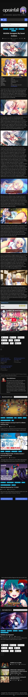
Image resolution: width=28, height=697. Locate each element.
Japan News (14, 451)
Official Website (14, 86)
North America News (5, 420)
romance (2, 375)
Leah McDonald (23, 664)
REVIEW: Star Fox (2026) (15, 663)
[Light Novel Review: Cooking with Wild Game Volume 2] (5, 679)
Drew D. (20, 680)
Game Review (13, 374)
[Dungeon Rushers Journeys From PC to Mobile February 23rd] (14, 407)
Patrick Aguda (12, 457)
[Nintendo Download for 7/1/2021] (14, 472)
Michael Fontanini (12, 489)
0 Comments (18, 636)
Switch (13, 485)
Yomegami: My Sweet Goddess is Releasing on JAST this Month (6, 359)
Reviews (13, 30)
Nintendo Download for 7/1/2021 (10, 487)
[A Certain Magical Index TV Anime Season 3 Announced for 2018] (14, 441)
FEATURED (12, 29)
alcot (6, 374)
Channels (6, 29)
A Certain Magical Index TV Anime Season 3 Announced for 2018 (12, 454)
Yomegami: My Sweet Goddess (10, 375)
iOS (15, 417)
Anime (2, 451)
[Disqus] (14, 518)
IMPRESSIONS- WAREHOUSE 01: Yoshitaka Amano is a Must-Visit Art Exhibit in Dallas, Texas (18, 671)
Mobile (19, 417)
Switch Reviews (4, 632)
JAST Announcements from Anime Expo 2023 (19, 358)
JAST (17, 374)
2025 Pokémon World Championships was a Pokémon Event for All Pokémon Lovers (21, 499)
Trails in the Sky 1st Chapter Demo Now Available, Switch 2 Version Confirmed (7, 499)
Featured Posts (7, 610)
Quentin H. (21, 674)
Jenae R (11, 636)
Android (3, 417)
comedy (8, 374)
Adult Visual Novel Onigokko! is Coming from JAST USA (6, 366)
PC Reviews (21, 29)
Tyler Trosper (13, 426)
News (24, 417)
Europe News (10, 417)
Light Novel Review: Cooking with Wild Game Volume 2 (18, 677)
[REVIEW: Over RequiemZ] (14, 620)
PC (16, 29)
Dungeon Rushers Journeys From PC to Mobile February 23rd (13, 423)
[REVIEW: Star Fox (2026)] (5, 665)
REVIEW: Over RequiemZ (7, 635)
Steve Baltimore (15, 38)
